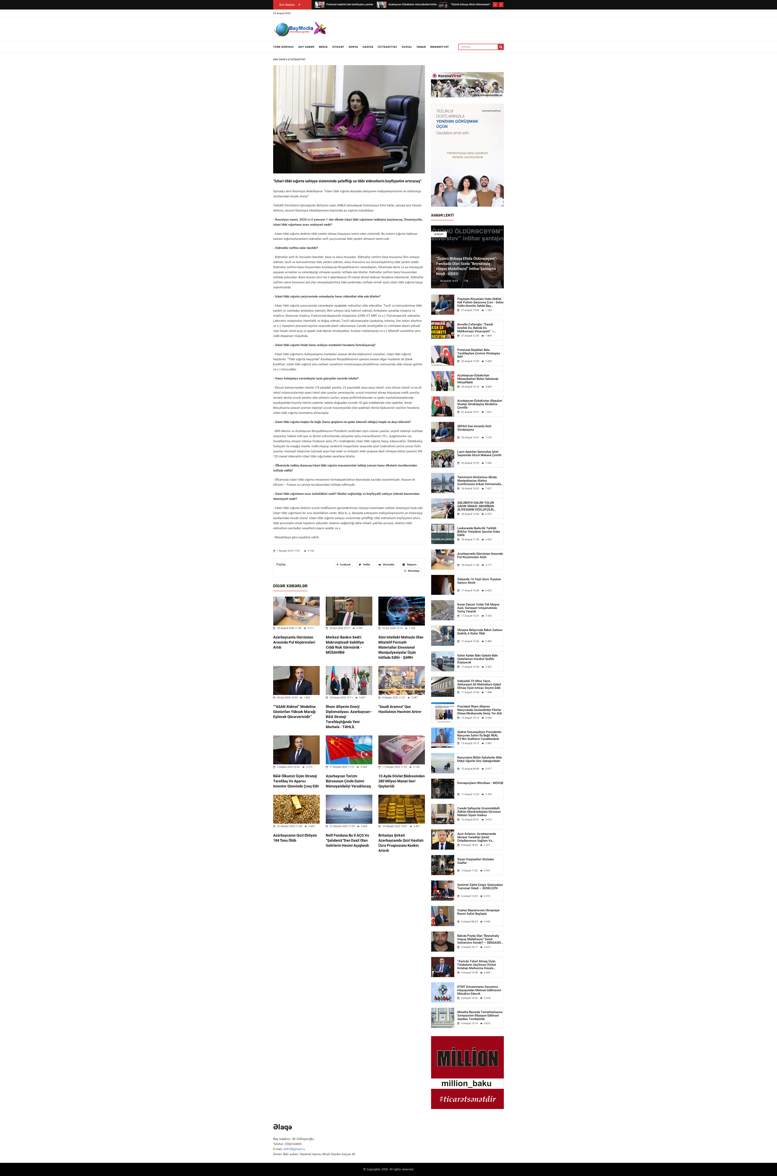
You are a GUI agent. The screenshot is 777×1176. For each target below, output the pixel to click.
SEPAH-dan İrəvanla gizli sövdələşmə (474, 428)
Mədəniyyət (439, 46)
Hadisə (368, 46)
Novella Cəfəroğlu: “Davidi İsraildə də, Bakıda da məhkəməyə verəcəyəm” (475, 328)
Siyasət (338, 46)
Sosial (407, 46)
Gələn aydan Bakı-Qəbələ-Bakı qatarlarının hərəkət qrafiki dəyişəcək (477, 659)
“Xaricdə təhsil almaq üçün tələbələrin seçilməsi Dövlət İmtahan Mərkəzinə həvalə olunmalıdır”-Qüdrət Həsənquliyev (480, 965)
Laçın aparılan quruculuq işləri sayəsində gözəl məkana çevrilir (479, 453)
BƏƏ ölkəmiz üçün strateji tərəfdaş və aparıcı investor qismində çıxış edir (296, 781)
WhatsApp (413, 570)
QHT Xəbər (306, 46)
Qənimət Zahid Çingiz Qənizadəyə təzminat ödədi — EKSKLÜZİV (480, 886)
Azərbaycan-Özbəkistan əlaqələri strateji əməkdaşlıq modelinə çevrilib (479, 404)
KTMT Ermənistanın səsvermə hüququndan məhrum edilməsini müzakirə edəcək (479, 990)
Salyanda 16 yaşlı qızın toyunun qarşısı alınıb (479, 581)
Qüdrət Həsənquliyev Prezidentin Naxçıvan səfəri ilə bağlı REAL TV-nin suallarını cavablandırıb (479, 735)
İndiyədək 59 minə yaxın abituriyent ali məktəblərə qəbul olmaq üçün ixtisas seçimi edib (479, 684)
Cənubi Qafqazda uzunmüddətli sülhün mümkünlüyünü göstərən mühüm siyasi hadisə (479, 812)
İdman (421, 46)
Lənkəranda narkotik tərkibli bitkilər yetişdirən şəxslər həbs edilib (478, 532)
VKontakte (388, 564)
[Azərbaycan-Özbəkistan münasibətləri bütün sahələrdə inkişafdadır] (381, 4)
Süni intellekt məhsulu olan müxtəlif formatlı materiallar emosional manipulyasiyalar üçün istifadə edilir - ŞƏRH (400, 647)
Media (323, 46)
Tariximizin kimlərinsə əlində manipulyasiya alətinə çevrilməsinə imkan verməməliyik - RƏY (480, 481)
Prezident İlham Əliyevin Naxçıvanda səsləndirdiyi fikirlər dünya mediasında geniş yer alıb (479, 710)
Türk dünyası (283, 46)
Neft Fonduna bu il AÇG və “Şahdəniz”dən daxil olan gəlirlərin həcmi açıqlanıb (347, 840)
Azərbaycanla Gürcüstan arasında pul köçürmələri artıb (294, 642)
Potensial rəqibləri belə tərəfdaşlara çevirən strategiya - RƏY (479, 353)
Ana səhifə (280, 59)
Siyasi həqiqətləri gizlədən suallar (475, 861)
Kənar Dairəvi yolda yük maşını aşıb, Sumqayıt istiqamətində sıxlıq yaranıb (478, 608)
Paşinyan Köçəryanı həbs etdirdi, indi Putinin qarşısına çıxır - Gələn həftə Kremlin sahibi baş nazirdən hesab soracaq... (480, 302)
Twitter (366, 564)
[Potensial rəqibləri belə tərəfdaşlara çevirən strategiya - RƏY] (319, 4)
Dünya (353, 46)
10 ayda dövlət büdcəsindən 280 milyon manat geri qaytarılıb (401, 781)
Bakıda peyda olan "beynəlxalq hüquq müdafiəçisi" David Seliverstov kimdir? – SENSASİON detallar (480, 939)
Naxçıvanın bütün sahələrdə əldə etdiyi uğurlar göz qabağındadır (479, 759)
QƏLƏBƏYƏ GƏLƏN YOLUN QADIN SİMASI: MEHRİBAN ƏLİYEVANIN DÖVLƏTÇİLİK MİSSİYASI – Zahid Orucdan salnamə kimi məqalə (476, 506)
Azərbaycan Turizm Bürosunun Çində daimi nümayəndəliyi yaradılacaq (348, 781)
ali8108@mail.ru (294, 1149)
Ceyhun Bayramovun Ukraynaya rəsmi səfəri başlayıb (478, 912)
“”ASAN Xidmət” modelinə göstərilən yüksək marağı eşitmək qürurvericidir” (294, 711)
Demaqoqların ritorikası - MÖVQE (480, 783)
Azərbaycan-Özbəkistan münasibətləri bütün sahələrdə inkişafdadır (477, 379)
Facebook (344, 564)
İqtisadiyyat (387, 46)
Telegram (411, 564)
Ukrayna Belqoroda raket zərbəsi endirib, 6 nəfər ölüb (479, 631)
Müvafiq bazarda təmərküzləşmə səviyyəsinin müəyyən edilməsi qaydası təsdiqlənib (480, 1015)
